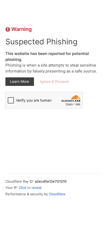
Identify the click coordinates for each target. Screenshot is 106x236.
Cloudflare (57, 194)
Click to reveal (30, 187)
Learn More (19, 81)
